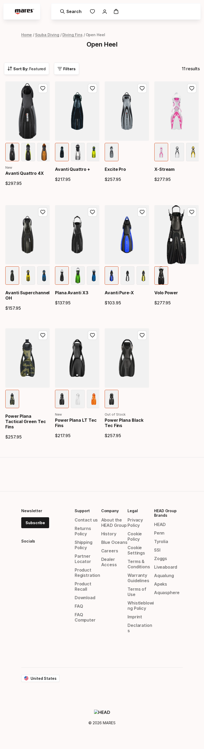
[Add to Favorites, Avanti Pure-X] (142, 212)
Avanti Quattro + (72, 169)
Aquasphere (167, 592)
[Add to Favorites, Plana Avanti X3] (92, 212)
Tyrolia (161, 541)
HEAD (160, 524)
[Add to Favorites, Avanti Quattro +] (92, 88)
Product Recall (83, 586)
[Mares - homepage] (24, 11)
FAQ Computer (85, 617)
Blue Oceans (114, 542)
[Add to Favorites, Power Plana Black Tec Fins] (142, 335)
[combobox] (26, 69)
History (108, 533)
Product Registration (87, 572)
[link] (92, 11)
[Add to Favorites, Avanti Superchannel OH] (43, 212)
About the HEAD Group (114, 522)
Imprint (135, 616)
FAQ (79, 606)
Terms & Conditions (139, 564)
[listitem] (12, 152)
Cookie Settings (136, 550)
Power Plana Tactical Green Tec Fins (25, 421)
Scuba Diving (47, 34)
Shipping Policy (83, 545)
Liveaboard (165, 567)
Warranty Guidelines (138, 578)
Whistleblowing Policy (141, 605)
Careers (109, 550)
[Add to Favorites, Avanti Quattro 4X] (43, 88)
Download (85, 597)
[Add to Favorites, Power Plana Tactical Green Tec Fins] (43, 335)
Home (26, 34)
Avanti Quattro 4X (24, 173)
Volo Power (166, 292)
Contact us (86, 520)
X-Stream (164, 169)
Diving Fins (72, 34)
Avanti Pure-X (119, 292)
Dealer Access (109, 562)
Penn (159, 533)
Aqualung (164, 575)
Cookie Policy (135, 536)
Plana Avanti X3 (71, 292)
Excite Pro (115, 169)
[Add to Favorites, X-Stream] (192, 88)
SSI (157, 550)
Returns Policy (83, 531)
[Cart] (116, 11)
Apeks (160, 584)
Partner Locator (83, 558)
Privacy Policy (135, 522)
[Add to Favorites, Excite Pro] (142, 88)
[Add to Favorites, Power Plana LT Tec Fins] (92, 335)
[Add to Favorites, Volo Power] (192, 212)
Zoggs (160, 558)
